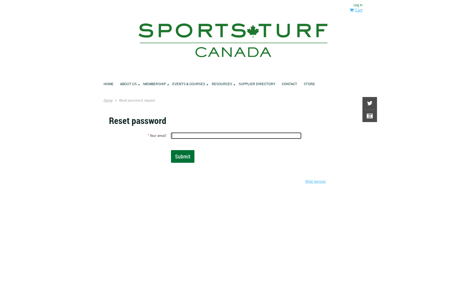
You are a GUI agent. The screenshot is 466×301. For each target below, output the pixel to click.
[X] (369, 103)
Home (108, 100)
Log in (358, 5)
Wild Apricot (315, 181)
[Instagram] (369, 116)
